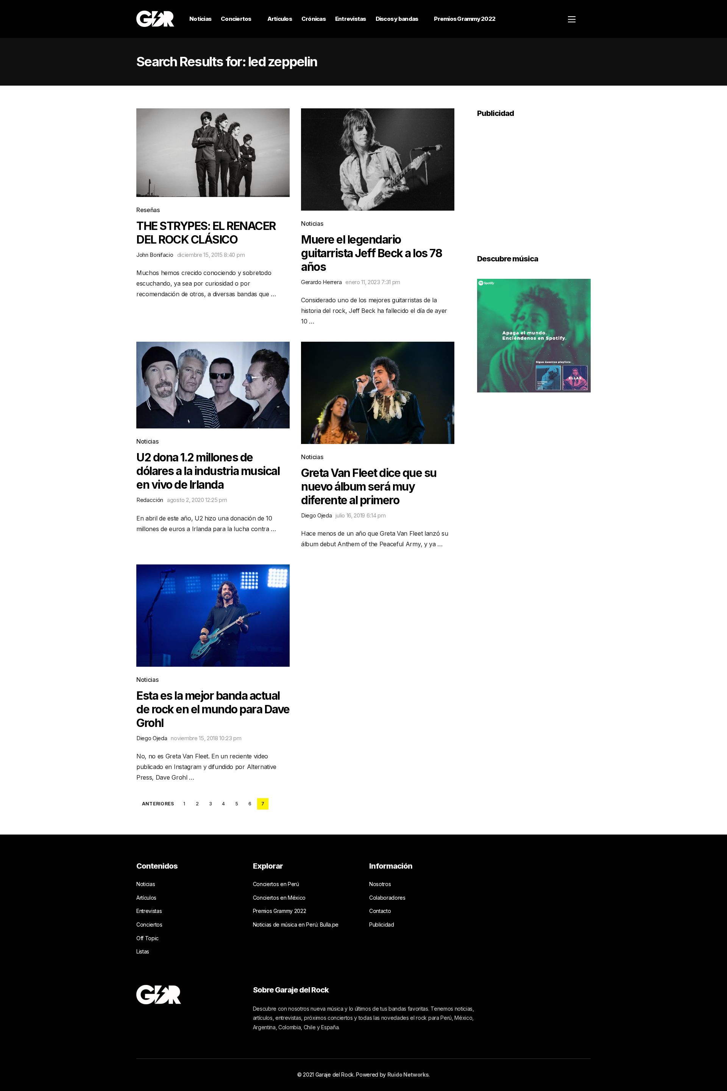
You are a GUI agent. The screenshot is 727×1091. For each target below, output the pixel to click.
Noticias (200, 18)
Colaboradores (387, 897)
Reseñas (148, 210)
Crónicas (313, 18)
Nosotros (380, 884)
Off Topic (147, 938)
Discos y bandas (397, 18)
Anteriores (158, 804)
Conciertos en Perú (276, 884)
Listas (142, 951)
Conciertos (236, 18)
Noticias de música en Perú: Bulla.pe (296, 924)
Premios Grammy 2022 (464, 18)
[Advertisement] (534, 180)
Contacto (380, 911)
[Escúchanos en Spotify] (534, 335)
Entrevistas (350, 18)
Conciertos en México (279, 897)
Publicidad (381, 924)
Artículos (279, 18)
